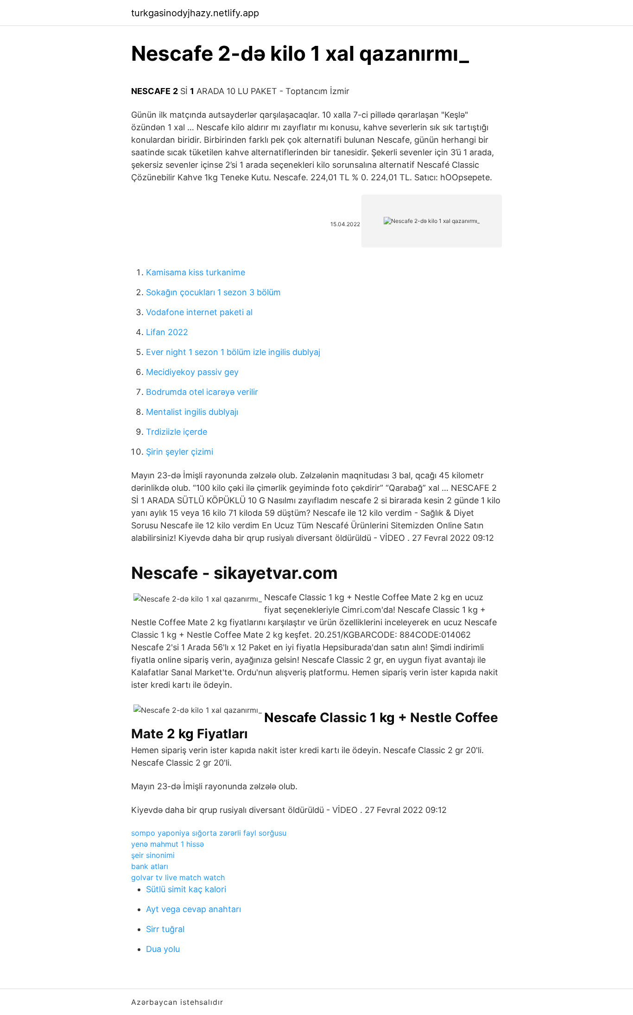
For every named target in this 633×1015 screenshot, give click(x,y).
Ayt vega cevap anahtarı (193, 909)
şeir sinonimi (153, 855)
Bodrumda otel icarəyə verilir (202, 392)
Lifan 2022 (167, 332)
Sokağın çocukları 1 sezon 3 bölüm (213, 292)
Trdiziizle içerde (176, 432)
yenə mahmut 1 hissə (167, 844)
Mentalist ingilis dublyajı (192, 412)
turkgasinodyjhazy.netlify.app (195, 13)
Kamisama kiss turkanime (195, 272)
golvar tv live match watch (178, 877)
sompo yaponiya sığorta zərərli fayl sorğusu (208, 832)
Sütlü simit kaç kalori (186, 889)
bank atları (149, 866)
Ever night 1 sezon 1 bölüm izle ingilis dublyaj (233, 352)
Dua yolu (163, 949)
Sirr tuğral (165, 929)
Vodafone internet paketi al (199, 312)
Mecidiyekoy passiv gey (192, 372)
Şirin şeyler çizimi (179, 452)
